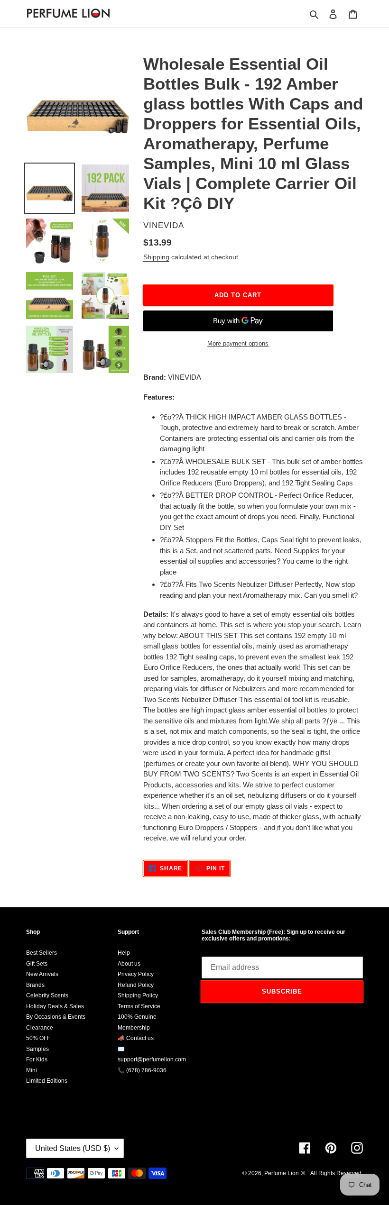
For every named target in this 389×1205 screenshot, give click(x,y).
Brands (35, 985)
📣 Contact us (136, 1038)
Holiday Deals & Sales (55, 1006)
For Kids (36, 1059)
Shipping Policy (138, 995)
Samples (37, 1049)
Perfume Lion (281, 1173)
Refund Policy (136, 985)
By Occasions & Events (55, 1016)
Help (124, 952)
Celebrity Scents (47, 995)
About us (129, 963)
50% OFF (38, 1038)
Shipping (156, 257)
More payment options (238, 343)
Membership (134, 1027)
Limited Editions (46, 1080)
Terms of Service (139, 1006)
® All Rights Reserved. (332, 1173)
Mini (31, 1070)
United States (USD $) (72, 1148)
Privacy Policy (136, 974)
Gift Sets (36, 963)
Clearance (39, 1027)
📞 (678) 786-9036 (142, 1070)
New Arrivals (42, 974)
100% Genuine (137, 1016)
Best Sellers (41, 952)
